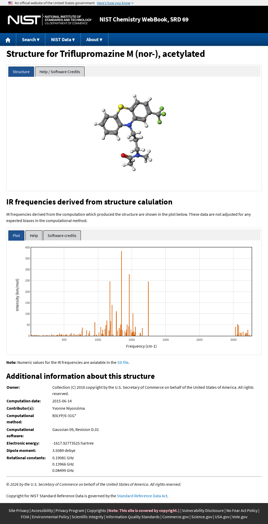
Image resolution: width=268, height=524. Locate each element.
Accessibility (42, 510)
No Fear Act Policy (242, 510)
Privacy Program (69, 510)
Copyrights (96, 510)
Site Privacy (19, 510)
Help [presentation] (34, 235)
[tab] (21, 72)
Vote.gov (239, 516)
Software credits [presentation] (62, 235)
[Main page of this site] (8, 39)
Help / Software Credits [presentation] (60, 71)
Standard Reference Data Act (142, 495)
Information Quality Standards (133, 516)
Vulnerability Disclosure (203, 510)
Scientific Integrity (87, 516)
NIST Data (61, 39)
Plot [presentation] (16, 235)
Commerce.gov (175, 516)
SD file (123, 362)
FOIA (25, 516)
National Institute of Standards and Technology (50, 19)
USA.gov (222, 516)
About (92, 39)
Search (29, 39)
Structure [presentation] (21, 71)
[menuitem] (8, 39)
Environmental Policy (50, 516)
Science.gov (201, 516)
